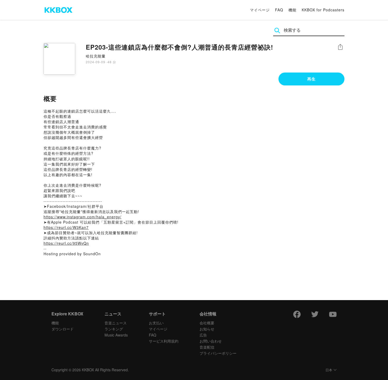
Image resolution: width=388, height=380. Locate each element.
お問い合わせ (211, 341)
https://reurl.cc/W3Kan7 (66, 227)
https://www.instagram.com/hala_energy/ (82, 216)
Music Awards (116, 335)
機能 (292, 9)
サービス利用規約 (163, 341)
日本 (328, 370)
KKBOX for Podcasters (323, 9)
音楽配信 (207, 347)
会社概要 (207, 322)
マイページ (260, 9)
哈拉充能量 (96, 56)
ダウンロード (62, 328)
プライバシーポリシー (218, 353)
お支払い (156, 322)
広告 (203, 335)
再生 (311, 79)
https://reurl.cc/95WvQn (66, 243)
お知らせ (207, 328)
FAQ (279, 9)
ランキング (114, 328)
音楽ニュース (116, 322)
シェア (340, 47)
